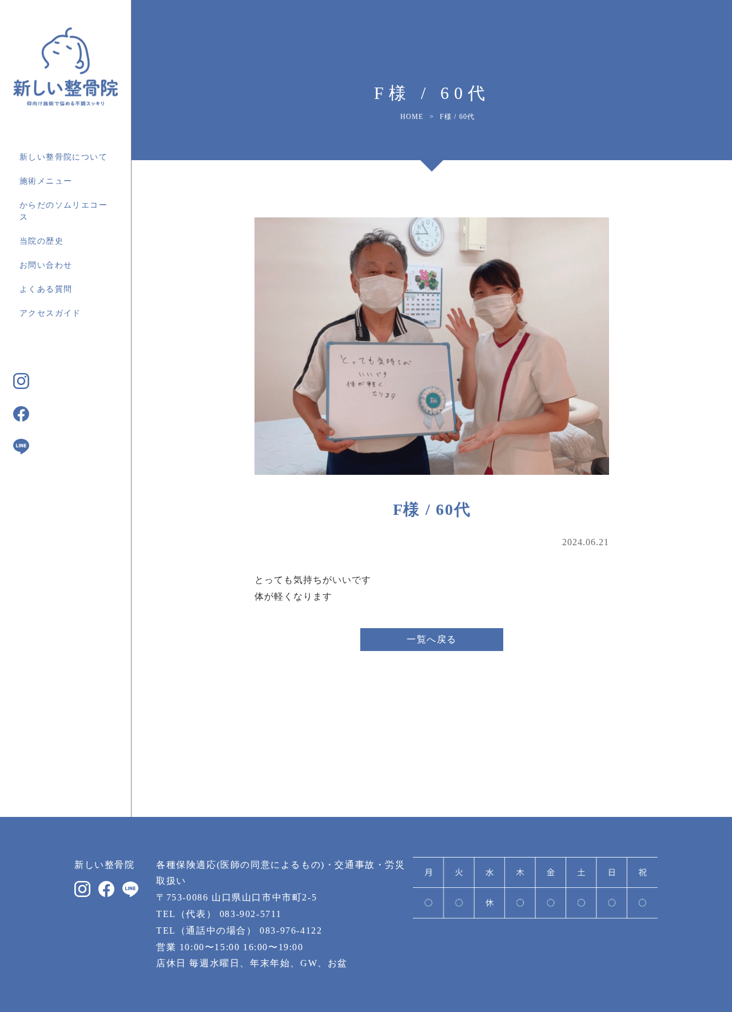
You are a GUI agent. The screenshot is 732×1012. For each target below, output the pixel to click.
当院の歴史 (41, 241)
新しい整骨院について (63, 157)
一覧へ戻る (432, 639)
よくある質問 (45, 289)
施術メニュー (45, 181)
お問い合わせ (45, 265)
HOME (412, 117)
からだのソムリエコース (63, 211)
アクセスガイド (50, 313)
